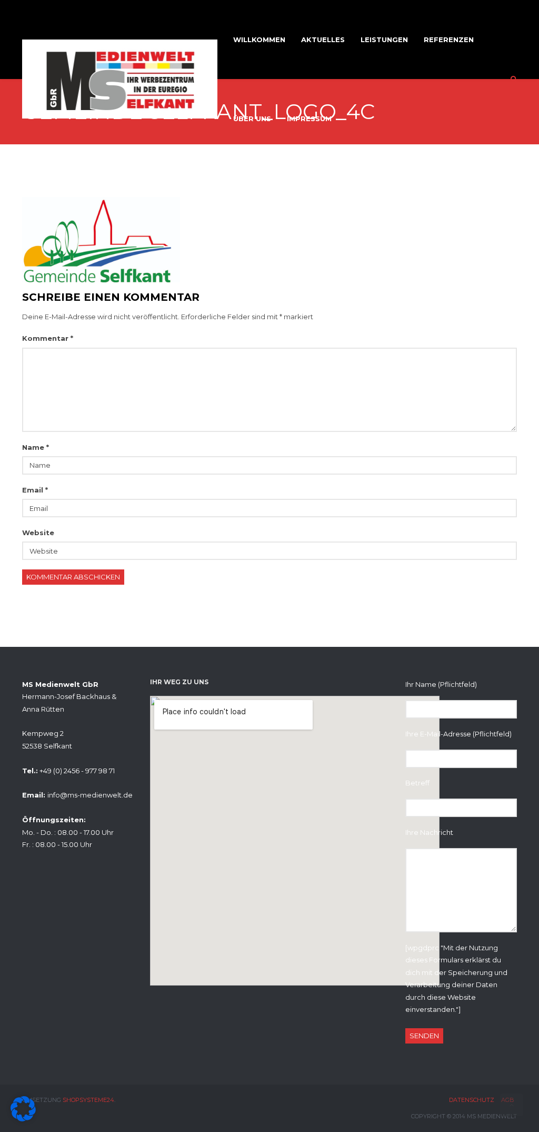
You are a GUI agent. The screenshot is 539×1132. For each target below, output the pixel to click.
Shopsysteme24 (88, 1100)
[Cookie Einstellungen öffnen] (23, 1119)
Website (38, 532)
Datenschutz (471, 1100)
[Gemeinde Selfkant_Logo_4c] (101, 238)
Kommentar (47, 338)
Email (35, 490)
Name (35, 447)
